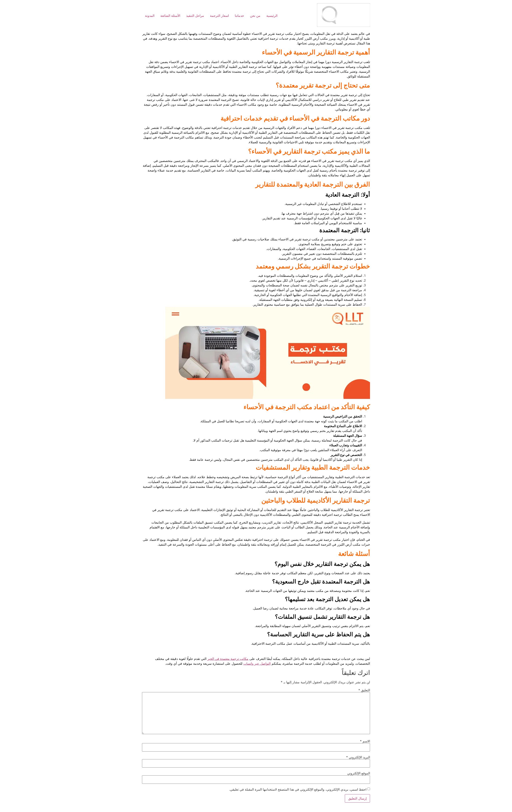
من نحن (255, 16)
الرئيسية (271, 16)
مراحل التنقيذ (195, 16)
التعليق (364, 690)
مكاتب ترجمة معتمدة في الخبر (227, 659)
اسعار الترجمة (219, 16)
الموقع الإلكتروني (358, 773)
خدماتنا (239, 16)
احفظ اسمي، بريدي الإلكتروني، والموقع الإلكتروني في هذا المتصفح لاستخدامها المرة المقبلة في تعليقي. (297, 789)
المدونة (149, 16)
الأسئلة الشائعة (170, 16)
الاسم (365, 741)
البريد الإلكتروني (358, 757)
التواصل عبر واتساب (257, 663)
